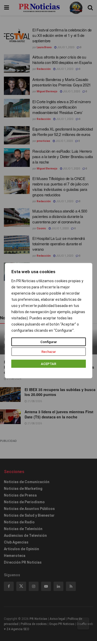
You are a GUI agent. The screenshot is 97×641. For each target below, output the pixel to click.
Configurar (48, 342)
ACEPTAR (48, 364)
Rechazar (48, 351)
